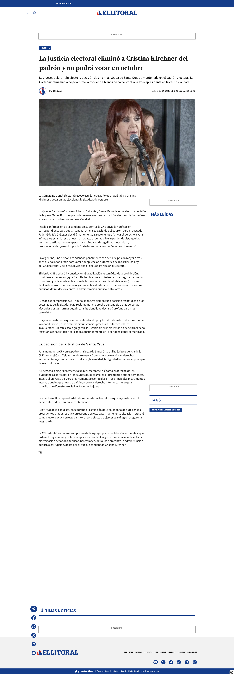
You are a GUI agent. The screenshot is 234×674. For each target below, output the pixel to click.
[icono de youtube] (155, 662)
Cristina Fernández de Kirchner (166, 410)
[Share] (33, 609)
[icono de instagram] (195, 662)
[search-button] (34, 12)
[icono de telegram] (186, 662)
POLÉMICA (45, 48)
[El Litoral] (117, 13)
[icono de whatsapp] (179, 662)
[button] (33, 617)
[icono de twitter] (163, 662)
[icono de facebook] (171, 662)
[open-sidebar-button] (28, 12)
